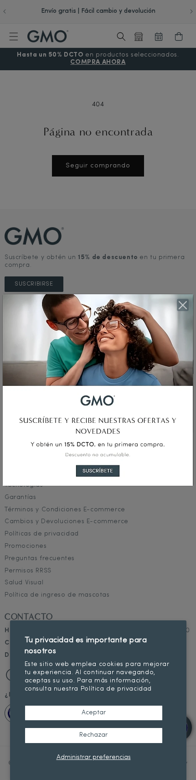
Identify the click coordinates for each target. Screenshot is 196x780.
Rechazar (93, 735)
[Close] (183, 305)
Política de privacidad (116, 689)
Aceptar (94, 712)
